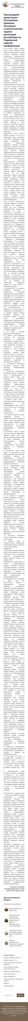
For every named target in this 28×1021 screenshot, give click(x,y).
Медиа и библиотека (9, 974)
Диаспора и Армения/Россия (11, 971)
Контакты (6, 983)
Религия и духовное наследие (11, 957)
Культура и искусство (9, 960)
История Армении (9, 955)
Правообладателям (9, 986)
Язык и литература (9, 976)
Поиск (21, 995)
